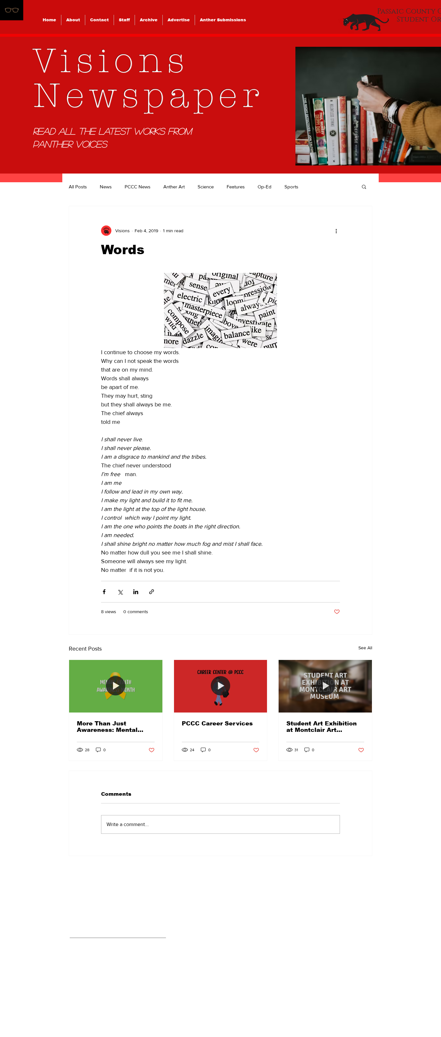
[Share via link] (152, 592)
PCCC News (137, 186)
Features (236, 186)
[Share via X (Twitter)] (120, 592)
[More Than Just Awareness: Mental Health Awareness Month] (115, 686)
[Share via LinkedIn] (136, 592)
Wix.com (265, 1010)
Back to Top (11, 1008)
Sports (291, 186)
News (106, 186)
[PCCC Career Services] (220, 686)
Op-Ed (265, 186)
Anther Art (174, 186)
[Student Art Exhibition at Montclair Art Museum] (325, 686)
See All (365, 647)
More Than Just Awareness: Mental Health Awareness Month (107, 726)
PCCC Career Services (217, 723)
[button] (364, 186)
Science (206, 186)
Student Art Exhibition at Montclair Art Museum (321, 726)
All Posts (78, 186)
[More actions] (336, 230)
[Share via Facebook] (104, 592)
